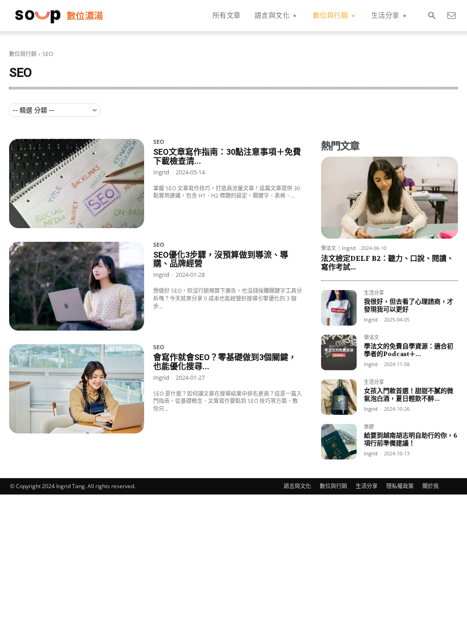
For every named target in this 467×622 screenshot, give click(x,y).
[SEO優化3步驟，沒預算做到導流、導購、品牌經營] (76, 286)
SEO (158, 142)
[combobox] (54, 110)
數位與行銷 (22, 54)
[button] (431, 15)
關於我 (430, 486)
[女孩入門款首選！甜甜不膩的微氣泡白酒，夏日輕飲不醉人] (339, 397)
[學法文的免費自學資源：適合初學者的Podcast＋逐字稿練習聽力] (339, 352)
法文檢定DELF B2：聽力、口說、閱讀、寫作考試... (387, 263)
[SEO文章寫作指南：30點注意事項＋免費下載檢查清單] (76, 183)
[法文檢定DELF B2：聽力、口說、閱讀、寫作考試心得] (389, 198)
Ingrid (161, 172)
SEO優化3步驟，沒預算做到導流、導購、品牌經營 (220, 259)
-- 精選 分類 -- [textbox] (33, 110)
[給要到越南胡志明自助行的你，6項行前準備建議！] (339, 441)
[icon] (451, 15)
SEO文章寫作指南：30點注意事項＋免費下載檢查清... (227, 156)
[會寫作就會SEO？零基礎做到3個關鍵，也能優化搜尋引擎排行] (76, 388)
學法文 (328, 247)
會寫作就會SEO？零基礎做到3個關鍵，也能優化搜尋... (224, 361)
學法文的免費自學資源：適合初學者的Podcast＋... (408, 350)
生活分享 (374, 293)
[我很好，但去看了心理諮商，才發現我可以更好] (339, 308)
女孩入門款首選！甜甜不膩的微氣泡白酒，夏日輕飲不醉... (408, 395)
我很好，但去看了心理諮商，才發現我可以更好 (408, 305)
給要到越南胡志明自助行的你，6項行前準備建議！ (410, 439)
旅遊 (369, 427)
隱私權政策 (400, 486)
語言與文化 (297, 486)
